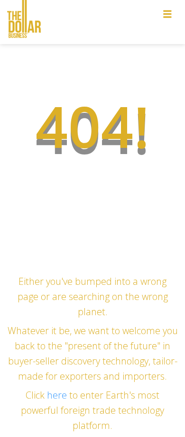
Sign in (138, 32)
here (58, 395)
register (139, 53)
